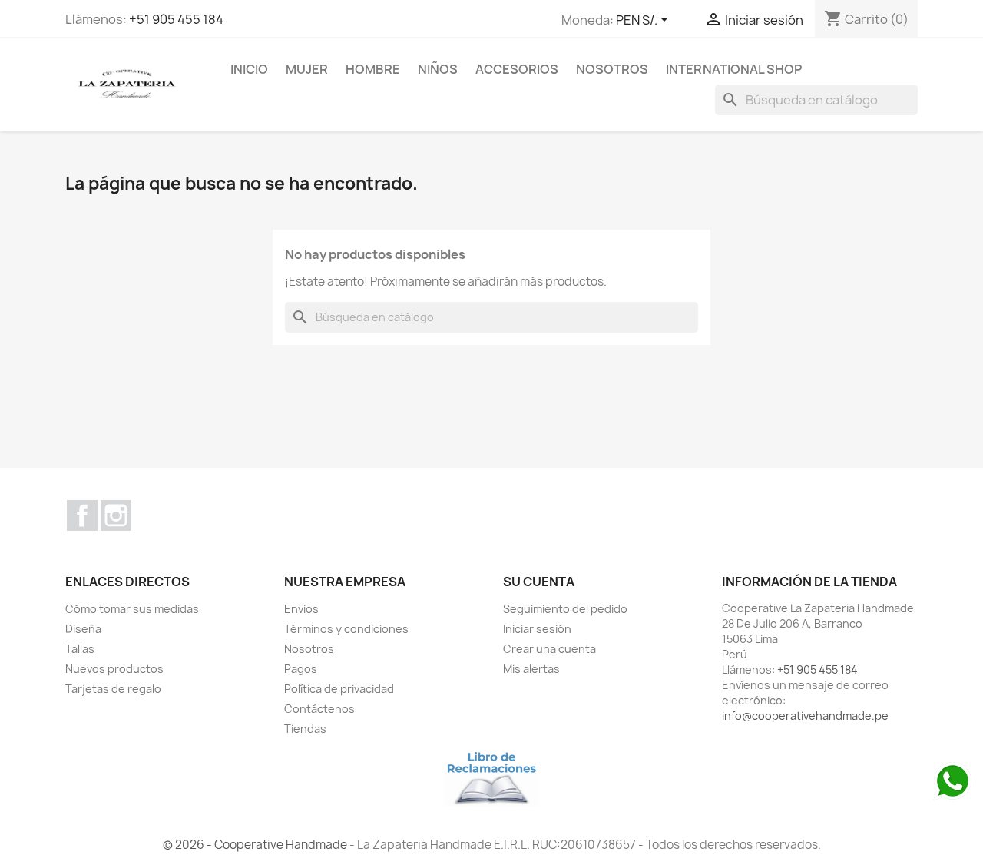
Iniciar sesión (537, 628)
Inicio (249, 69)
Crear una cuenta (549, 648)
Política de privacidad (339, 688)
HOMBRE (373, 69)
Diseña (83, 628)
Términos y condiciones (346, 628)
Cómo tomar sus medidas (132, 609)
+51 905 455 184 (176, 19)
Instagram (116, 515)
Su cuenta (538, 581)
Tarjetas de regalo (113, 688)
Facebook (82, 515)
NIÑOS (438, 69)
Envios (301, 609)
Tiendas (305, 728)
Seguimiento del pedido (565, 609)
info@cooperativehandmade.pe (805, 715)
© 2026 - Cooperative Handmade (256, 845)
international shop (734, 69)
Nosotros (612, 69)
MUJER (307, 69)
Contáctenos (319, 708)
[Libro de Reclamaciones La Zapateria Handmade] (491, 776)
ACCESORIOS (516, 69)
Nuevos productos (114, 668)
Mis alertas (531, 668)
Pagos (300, 668)
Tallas (79, 648)
